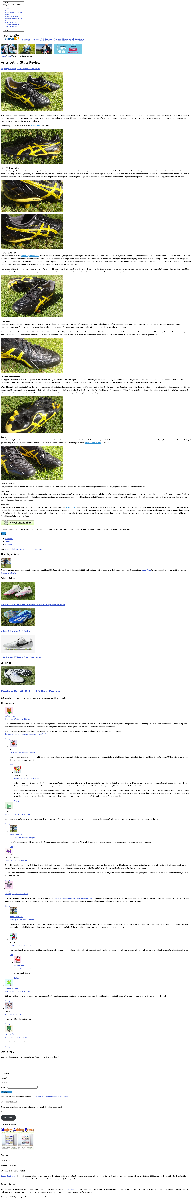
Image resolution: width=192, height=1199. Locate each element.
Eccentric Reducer (12, 988)
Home (7, 14)
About (7, 8)
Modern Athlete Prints (13, 18)
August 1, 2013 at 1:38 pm (20, 945)
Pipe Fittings (19, 965)
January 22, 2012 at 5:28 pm (16, 893)
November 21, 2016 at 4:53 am (17, 991)
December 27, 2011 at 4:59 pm (17, 718)
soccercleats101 (16, 834)
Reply (7, 738)
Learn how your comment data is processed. (51, 1096)
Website (4, 1087)
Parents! (8, 20)
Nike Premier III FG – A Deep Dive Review (21, 657)
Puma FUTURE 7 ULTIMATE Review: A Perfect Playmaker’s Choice (33, 604)
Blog (7, 10)
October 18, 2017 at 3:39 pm (16, 1014)
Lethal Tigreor (71, 507)
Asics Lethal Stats (12, 549)
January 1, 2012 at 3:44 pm (16, 860)
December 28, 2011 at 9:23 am (17, 814)
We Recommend (12, 26)
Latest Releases (11, 16)
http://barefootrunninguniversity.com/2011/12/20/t (27, 734)
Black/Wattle (36, 125)
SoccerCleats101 (12, 24)
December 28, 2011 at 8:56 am (26, 778)
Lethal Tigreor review (30, 255)
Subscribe (8, 1118)
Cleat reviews (22, 68)
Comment (5, 1073)
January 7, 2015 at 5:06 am (25, 968)
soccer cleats (22, 1178)
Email (4, 1082)
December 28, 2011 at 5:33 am (22, 752)
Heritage (39, 549)
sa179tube (9, 1034)
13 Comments (34, 68)
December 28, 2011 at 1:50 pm (22, 837)
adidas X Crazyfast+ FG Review (16, 631)
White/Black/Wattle (93, 442)
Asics (9, 55)
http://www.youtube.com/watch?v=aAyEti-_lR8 (73, 898)
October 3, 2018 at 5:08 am (16, 1037)
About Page (146, 569)
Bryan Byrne (6, 68)
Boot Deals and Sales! (14, 12)
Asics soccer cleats (27, 549)
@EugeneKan (10, 716)
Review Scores (11, 22)
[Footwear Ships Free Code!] (41, 52)
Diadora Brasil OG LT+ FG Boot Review (30, 691)
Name (4, 1077)
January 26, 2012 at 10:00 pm (22, 919)
